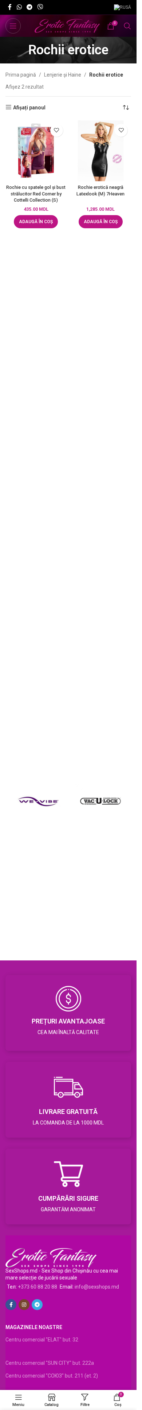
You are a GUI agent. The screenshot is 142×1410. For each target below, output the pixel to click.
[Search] (127, 26)
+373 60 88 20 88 (37, 1287)
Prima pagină (20, 75)
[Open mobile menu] (13, 26)
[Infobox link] (68, 1013)
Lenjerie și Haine (62, 75)
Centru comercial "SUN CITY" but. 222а (49, 1363)
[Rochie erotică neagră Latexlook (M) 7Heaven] (100, 151)
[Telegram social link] (29, 7)
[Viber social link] (40, 7)
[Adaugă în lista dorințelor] (56, 130)
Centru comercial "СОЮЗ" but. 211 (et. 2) (51, 1376)
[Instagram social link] (24, 1304)
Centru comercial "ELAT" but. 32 (41, 1340)
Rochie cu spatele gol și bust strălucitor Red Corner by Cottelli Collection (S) (36, 193)
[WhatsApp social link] (19, 7)
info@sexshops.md (97, 1287)
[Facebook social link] (9, 7)
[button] (36, 221)
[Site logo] (67, 25)
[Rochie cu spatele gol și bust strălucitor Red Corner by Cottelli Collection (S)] (36, 151)
